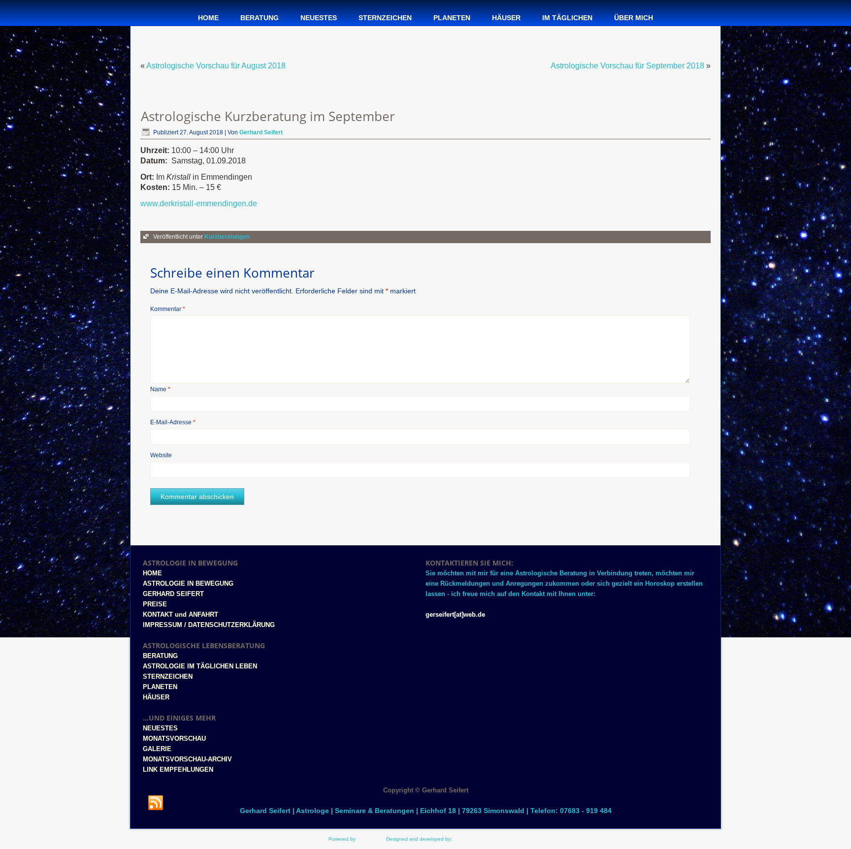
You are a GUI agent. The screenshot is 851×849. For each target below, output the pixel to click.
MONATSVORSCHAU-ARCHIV (187, 759)
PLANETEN (160, 687)
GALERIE (157, 749)
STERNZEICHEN (168, 676)
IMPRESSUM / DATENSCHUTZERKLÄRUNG (209, 625)
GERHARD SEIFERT (173, 593)
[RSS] (156, 803)
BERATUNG (160, 656)
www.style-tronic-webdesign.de (488, 839)
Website (161, 455)
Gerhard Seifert (261, 132)
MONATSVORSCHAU (174, 738)
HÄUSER (156, 697)
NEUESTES (160, 728)
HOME (152, 573)
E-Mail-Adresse (173, 422)
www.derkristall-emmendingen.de (198, 203)
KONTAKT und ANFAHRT (180, 614)
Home (208, 18)
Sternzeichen (385, 18)
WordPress (369, 839)
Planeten (451, 18)
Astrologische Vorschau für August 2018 (216, 66)
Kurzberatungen (227, 236)
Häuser (506, 18)
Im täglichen (567, 18)
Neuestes (318, 18)
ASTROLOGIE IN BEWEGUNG (188, 583)
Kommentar (167, 309)
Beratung (259, 18)
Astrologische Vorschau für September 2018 (627, 66)
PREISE (155, 604)
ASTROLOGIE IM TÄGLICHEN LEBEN (200, 666)
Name (160, 389)
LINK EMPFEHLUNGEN (178, 769)
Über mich (633, 18)
